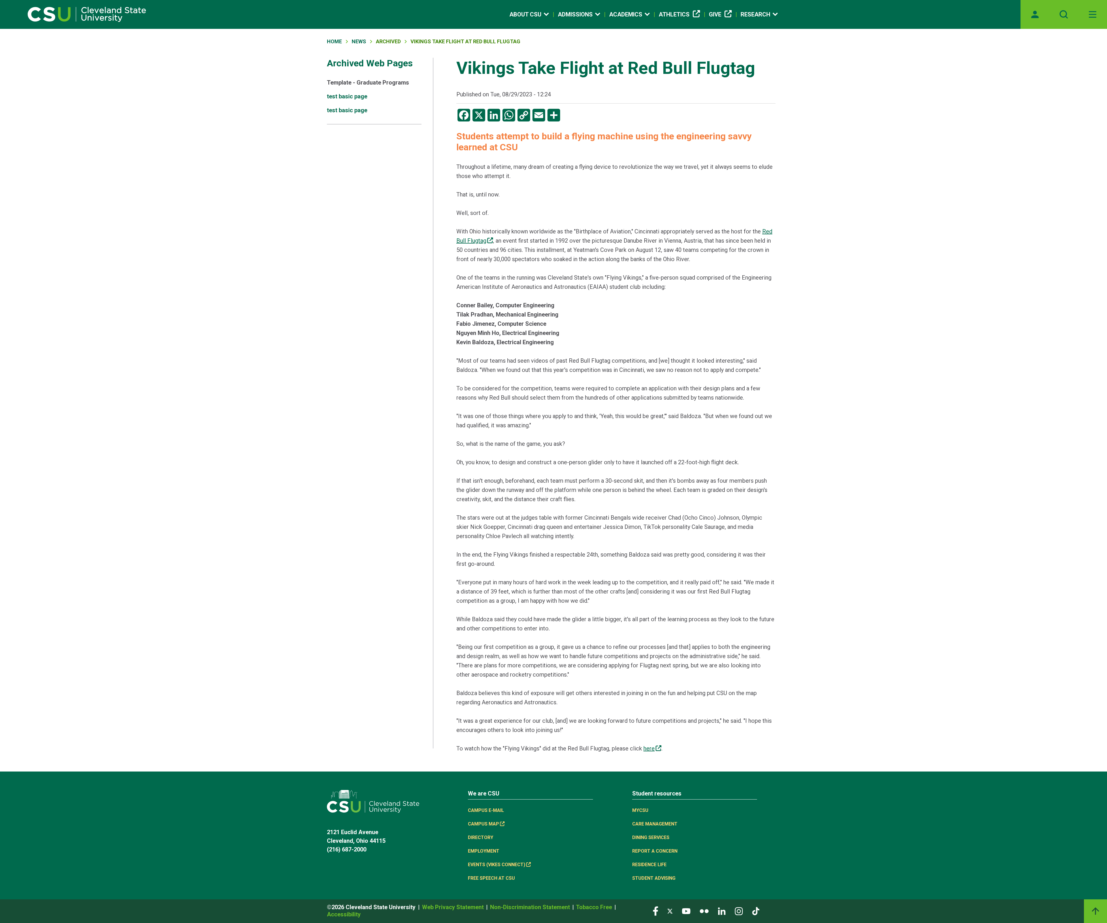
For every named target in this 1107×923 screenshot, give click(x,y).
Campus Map (483, 824)
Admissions (575, 14)
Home (334, 41)
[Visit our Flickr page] (704, 910)
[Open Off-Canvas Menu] (1092, 14)
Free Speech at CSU (491, 878)
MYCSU (640, 810)
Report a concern (654, 851)
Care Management (654, 824)
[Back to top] (1095, 911)
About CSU (525, 14)
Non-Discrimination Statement (530, 907)
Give (715, 14)
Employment (483, 851)
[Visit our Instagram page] (739, 910)
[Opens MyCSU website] (1035, 14)
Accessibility (344, 914)
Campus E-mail (486, 810)
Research (755, 14)
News (359, 41)
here (649, 748)
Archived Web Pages (370, 63)
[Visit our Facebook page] (655, 910)
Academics (625, 14)
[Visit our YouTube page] (686, 910)
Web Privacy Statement (453, 907)
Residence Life (649, 864)
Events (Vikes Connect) (496, 864)
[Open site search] (1063, 14)
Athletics (674, 14)
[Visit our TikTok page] (755, 910)
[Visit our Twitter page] (670, 910)
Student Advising (653, 878)
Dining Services (650, 837)
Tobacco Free (594, 907)
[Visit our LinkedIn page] (722, 910)
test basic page (347, 96)
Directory (480, 837)
